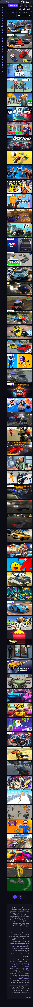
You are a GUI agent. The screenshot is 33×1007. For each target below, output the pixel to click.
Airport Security (19, 945)
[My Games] (25, 5)
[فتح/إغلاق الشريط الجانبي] (31, 2)
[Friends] (30, 5)
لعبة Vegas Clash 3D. (20, 964)
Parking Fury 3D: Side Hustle (20, 947)
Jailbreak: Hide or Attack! (20, 978)
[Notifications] (21, 5)
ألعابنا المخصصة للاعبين (21, 924)
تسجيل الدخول (13, 5)
